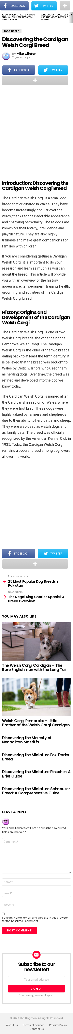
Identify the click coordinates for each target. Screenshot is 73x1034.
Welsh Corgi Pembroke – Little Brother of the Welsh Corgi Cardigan (36, 723)
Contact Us (36, 1029)
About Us (12, 1025)
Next (71, 17)
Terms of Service (34, 1025)
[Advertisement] (36, 130)
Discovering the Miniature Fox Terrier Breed (35, 757)
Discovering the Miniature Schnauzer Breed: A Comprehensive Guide (36, 791)
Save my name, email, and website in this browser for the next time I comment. (35, 919)
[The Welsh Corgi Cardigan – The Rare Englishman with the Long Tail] (36, 641)
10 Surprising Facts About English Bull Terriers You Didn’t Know (18, 17)
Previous (2, 17)
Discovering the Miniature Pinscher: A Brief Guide (36, 774)
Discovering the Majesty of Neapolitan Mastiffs (27, 740)
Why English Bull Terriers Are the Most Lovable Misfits (57, 17)
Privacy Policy (58, 1025)
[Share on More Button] (35, 80)
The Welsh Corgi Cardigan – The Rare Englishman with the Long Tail (34, 667)
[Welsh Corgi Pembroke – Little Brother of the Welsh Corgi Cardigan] (36, 697)
